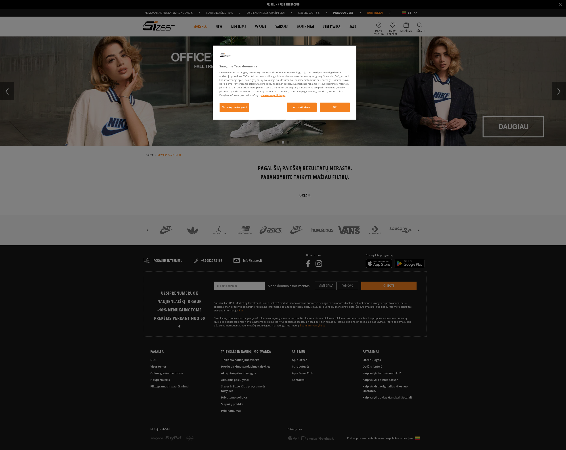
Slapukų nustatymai (234, 107)
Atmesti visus (301, 107)
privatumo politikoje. (272, 95)
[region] (284, 82)
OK (335, 107)
